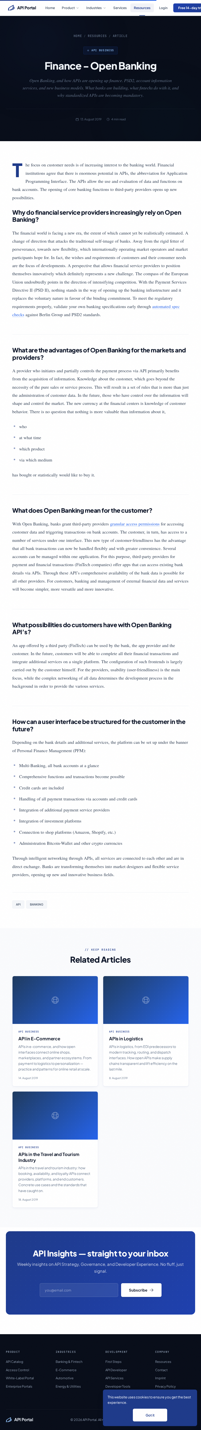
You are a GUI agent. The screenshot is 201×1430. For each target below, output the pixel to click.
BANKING (36, 904)
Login (163, 8)
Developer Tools (117, 1386)
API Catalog (14, 1362)
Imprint (160, 1378)
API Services (114, 1378)
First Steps (113, 1362)
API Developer (116, 1370)
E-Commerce (66, 1370)
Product (68, 8)
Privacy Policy (165, 1386)
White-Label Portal (20, 1378)
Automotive (65, 1378)
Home (50, 8)
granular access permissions (135, 524)
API (18, 904)
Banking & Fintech (69, 1362)
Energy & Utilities (68, 1386)
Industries (94, 8)
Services (119, 8)
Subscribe (138, 1290)
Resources (142, 8)
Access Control (17, 1370)
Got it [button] (150, 1415)
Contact (161, 1370)
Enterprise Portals (19, 1386)
